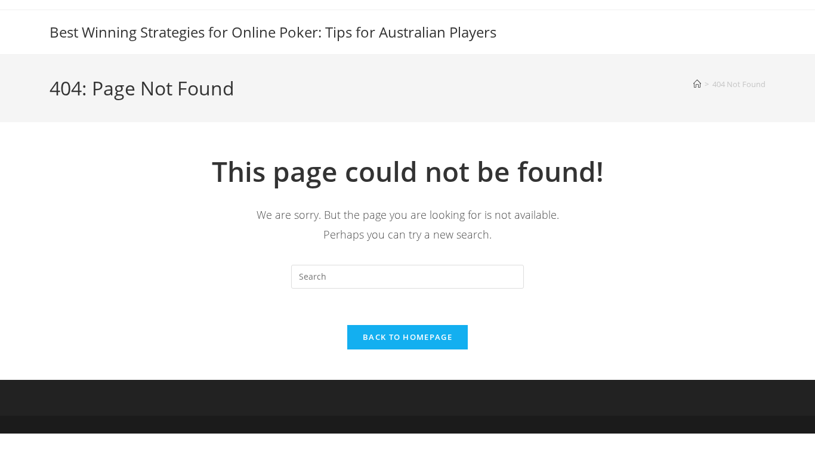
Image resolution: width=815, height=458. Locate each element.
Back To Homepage (407, 337)
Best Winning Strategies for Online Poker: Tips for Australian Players (273, 32)
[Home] (697, 84)
